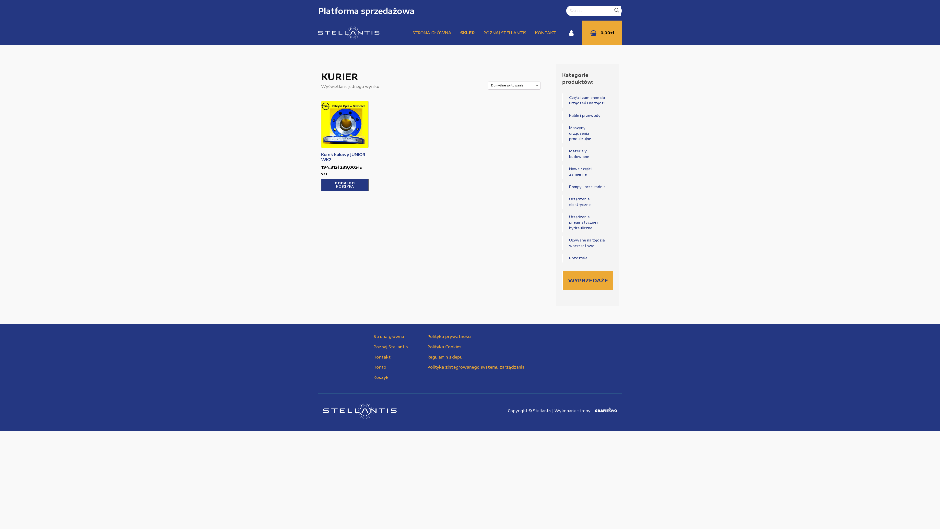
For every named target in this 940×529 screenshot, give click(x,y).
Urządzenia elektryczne (580, 201)
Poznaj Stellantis (504, 32)
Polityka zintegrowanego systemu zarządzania (476, 367)
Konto (380, 367)
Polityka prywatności (449, 336)
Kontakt (545, 32)
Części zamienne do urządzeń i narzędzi (587, 100)
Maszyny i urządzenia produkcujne (580, 133)
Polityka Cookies (444, 346)
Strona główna (431, 32)
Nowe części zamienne (580, 171)
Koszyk (381, 377)
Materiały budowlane (579, 153)
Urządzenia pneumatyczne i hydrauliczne (583, 222)
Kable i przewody (584, 115)
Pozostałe (578, 258)
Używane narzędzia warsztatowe (587, 243)
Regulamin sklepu (444, 357)
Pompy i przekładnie (587, 187)
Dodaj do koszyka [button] (345, 184)
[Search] (616, 11)
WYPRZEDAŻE (588, 280)
